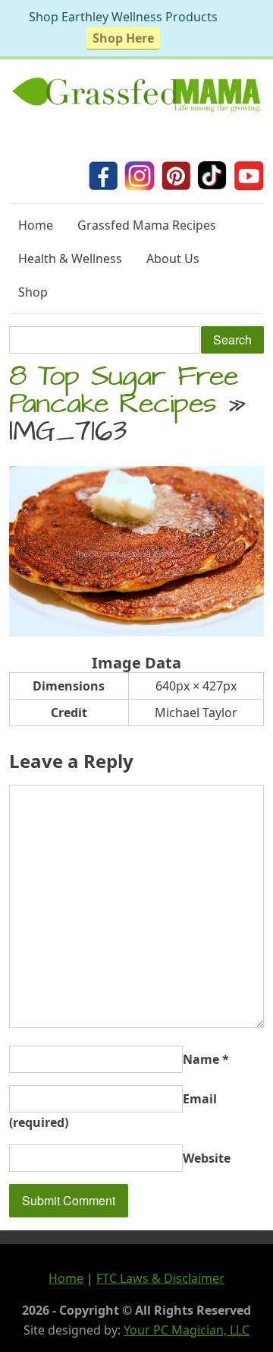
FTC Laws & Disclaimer (160, 1278)
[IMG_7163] (136, 632)
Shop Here (123, 38)
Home (35, 225)
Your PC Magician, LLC (186, 1330)
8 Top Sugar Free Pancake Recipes (123, 393)
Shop (33, 292)
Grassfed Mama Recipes (146, 225)
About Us (172, 258)
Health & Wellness (70, 258)
